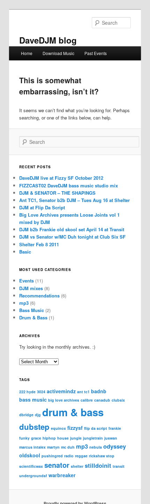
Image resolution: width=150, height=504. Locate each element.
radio (69, 455)
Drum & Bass (33, 317)
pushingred (52, 455)
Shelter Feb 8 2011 (39, 244)
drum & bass (73, 412)
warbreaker (62, 475)
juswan (110, 438)
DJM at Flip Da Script (42, 207)
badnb (98, 391)
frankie (114, 428)
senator (56, 465)
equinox (58, 428)
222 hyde (27, 391)
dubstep (34, 426)
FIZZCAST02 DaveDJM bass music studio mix (68, 185)
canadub (102, 400)
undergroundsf (33, 475)
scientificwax (31, 466)
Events (26, 280)
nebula (95, 447)
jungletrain (93, 438)
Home (26, 53)
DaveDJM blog (48, 40)
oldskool (29, 455)
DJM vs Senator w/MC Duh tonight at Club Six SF (72, 236)
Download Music (58, 53)
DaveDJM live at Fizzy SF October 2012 (61, 178)
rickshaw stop (101, 455)
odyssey (114, 446)
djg (38, 414)
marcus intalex (32, 447)
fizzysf (75, 427)
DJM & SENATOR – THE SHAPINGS (57, 192)
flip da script (95, 428)
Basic (25, 251)
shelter (77, 466)
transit (119, 466)
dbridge (26, 414)
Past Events (95, 53)
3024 (41, 391)
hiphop (49, 438)
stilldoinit (98, 465)
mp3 (24, 303)
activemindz (61, 391)
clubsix (118, 400)
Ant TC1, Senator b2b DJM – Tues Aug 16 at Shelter (74, 200)
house (63, 438)
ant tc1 (83, 391)
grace (36, 438)
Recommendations (39, 295)
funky (24, 438)
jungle (76, 438)
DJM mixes (31, 288)
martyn (53, 447)
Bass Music (31, 310)
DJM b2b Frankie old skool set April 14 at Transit (71, 229)
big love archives (63, 400)
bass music (33, 399)
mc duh (68, 447)
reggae (81, 455)
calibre (87, 400)
